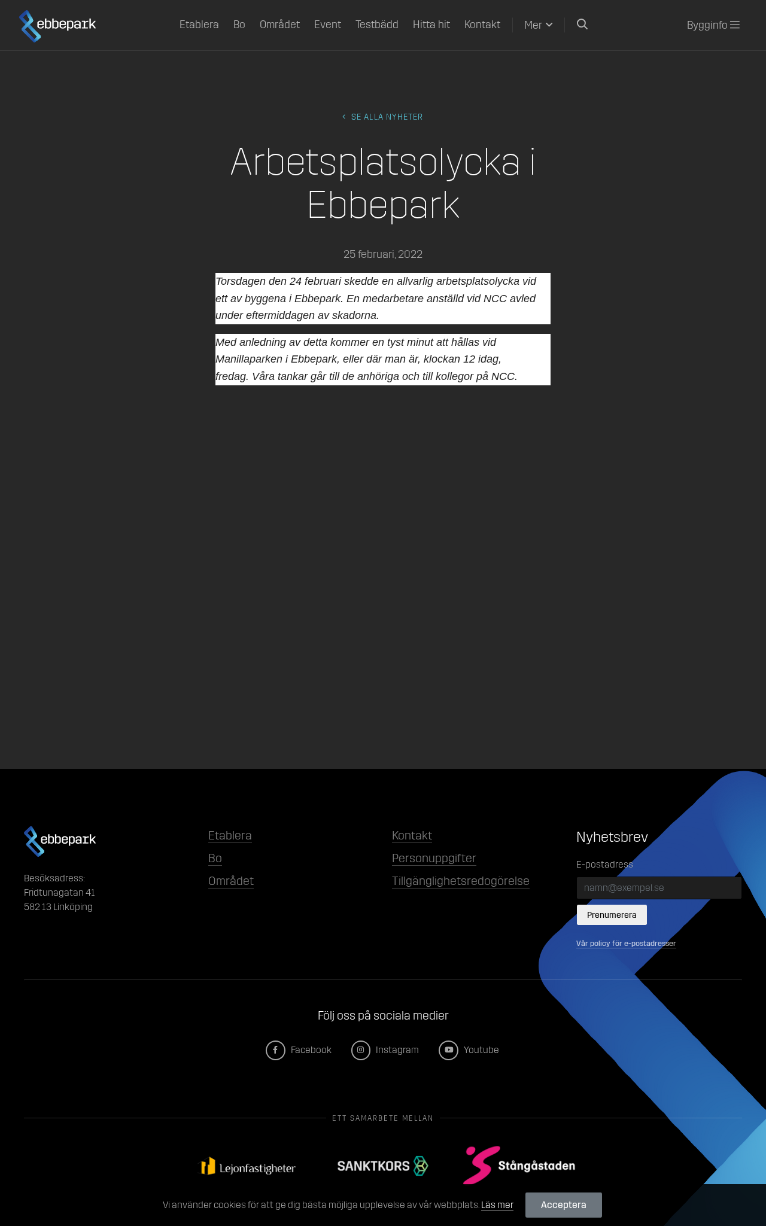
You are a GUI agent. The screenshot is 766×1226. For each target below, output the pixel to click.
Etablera (199, 24)
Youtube (480, 1049)
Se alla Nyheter (386, 117)
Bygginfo (708, 25)
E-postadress (604, 864)
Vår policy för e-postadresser (626, 943)
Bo (239, 24)
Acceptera (563, 1204)
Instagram (396, 1049)
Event (327, 24)
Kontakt (482, 24)
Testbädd (377, 24)
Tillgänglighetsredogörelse (461, 881)
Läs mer (497, 1204)
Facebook (310, 1049)
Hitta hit (431, 24)
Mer (533, 25)
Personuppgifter (434, 858)
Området (280, 24)
